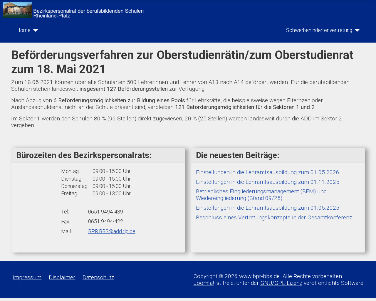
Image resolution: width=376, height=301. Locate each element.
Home (23, 30)
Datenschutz (98, 277)
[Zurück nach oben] (364, 289)
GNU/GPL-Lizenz (281, 283)
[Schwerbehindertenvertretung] (356, 30)
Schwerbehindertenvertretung (319, 30)
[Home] (34, 30)
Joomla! (204, 283)
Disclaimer (62, 277)
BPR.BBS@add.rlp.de (111, 231)
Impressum (27, 277)
